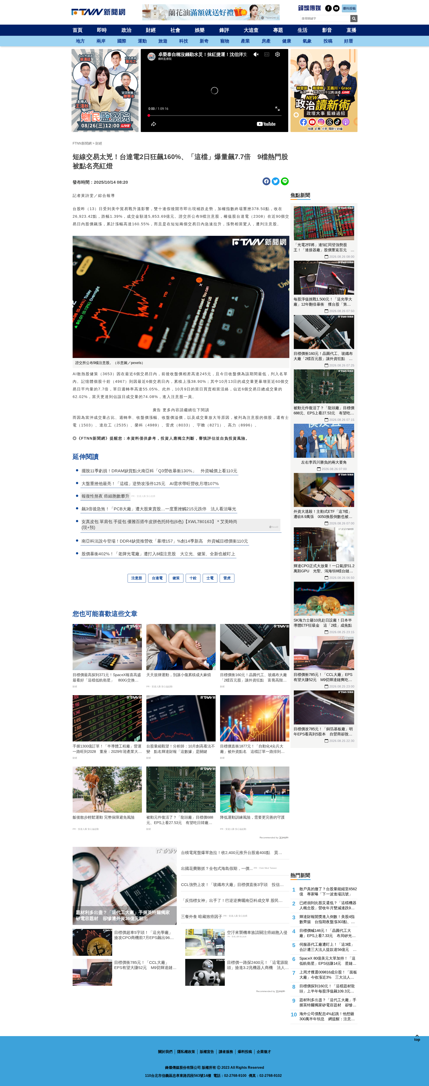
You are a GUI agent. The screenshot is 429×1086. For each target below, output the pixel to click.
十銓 (193, 578)
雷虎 (227, 578)
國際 (121, 40)
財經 (151, 30)
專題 (278, 30)
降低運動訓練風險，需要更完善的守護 (252, 817)
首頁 (77, 30)
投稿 (328, 40)
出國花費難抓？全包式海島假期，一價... (217, 868)
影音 (327, 30)
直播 (351, 30)
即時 (102, 30)
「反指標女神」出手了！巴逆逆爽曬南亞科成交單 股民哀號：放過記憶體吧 (232, 900)
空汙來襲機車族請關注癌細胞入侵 (257, 932)
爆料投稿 (245, 1052)
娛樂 (200, 30)
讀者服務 (226, 1052)
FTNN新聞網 (82, 143)
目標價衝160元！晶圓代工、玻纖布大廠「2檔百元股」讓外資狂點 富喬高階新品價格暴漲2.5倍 (253, 678)
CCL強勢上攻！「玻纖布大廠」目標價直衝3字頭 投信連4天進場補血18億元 (232, 884)
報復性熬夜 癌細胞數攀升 (105, 496)
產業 (245, 40)
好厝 (348, 40)
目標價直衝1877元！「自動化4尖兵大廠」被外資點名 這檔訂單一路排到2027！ (251, 749)
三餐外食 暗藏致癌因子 (201, 916)
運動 (142, 40)
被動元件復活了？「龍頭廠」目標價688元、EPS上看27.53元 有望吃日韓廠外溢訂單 (179, 820)
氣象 (307, 40)
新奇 (204, 40)
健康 (286, 40)
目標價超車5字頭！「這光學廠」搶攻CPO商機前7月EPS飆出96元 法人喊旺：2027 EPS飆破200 (145, 935)
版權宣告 (207, 1052)
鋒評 (224, 30)
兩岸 (101, 40)
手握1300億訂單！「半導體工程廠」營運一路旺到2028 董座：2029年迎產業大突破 (107, 749)
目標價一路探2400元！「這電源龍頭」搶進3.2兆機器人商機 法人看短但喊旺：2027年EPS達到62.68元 (258, 965)
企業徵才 (264, 1052)
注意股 (136, 578)
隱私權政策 (186, 1052)
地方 (80, 40)
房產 (266, 40)
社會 (175, 30)
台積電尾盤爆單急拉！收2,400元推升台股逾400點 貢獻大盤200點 (231, 852)
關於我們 (165, 1052)
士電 (210, 578)
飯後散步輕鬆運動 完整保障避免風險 (104, 817)
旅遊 (162, 40)
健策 (176, 578)
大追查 (251, 30)
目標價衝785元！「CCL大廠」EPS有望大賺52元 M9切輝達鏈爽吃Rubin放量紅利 (145, 965)
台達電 (157, 578)
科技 (183, 40)
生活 (302, 30)
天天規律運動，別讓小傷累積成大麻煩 (178, 675)
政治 (126, 30)
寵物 (224, 40)
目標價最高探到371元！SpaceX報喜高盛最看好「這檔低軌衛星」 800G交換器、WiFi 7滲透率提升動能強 (107, 678)
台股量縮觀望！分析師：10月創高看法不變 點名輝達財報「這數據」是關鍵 (180, 749)
